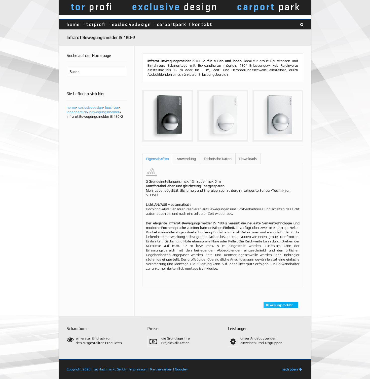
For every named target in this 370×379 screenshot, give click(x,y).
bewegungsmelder (104, 112)
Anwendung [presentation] (186, 159)
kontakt (202, 24)
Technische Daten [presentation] (218, 159)
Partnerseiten (161, 369)
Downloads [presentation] (248, 159)
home (73, 24)
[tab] (157, 158)
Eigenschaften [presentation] (157, 159)
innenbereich (77, 112)
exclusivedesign (131, 24)
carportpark (171, 24)
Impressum (138, 369)
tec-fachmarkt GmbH (110, 369)
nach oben (290, 369)
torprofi (96, 24)
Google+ (181, 369)
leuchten (112, 107)
